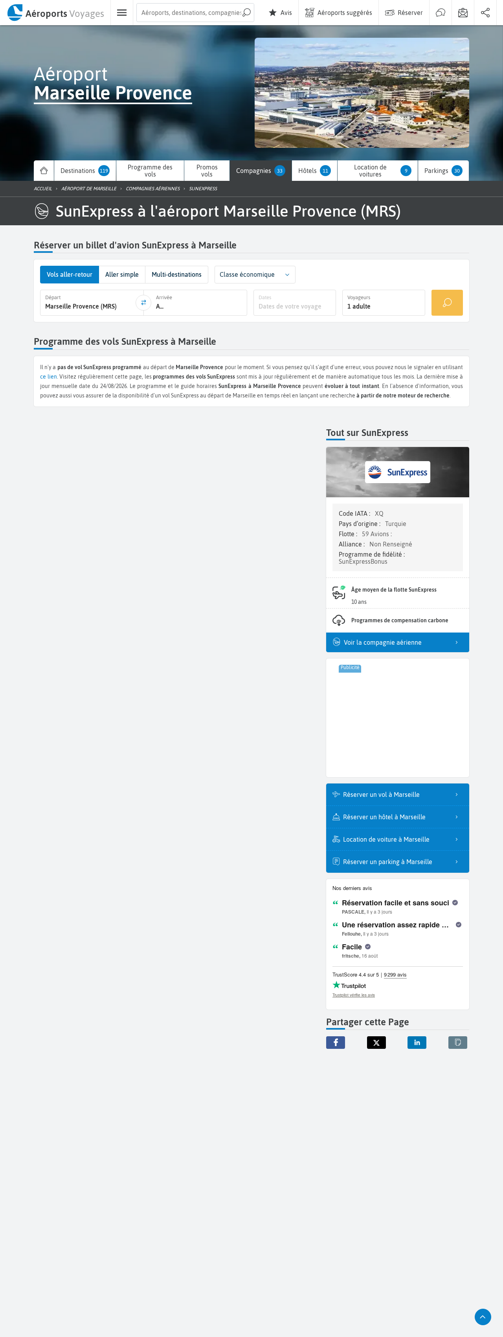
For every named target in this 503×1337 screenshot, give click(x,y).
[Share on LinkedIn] (417, 1042)
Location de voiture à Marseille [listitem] (386, 839)
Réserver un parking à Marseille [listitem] (387, 861)
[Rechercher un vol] (447, 302)
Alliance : (352, 544)
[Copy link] (457, 1042)
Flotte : (349, 533)
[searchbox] (195, 12)
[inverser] (143, 303)
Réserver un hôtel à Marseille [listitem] (384, 816)
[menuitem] (55, 12)
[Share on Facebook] (335, 1042)
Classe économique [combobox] (247, 274)
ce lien (48, 376)
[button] (287, 274)
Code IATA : (355, 513)
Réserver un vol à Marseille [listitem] (381, 794)
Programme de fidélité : (372, 554)
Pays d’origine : (360, 523)
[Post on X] (376, 1042)
